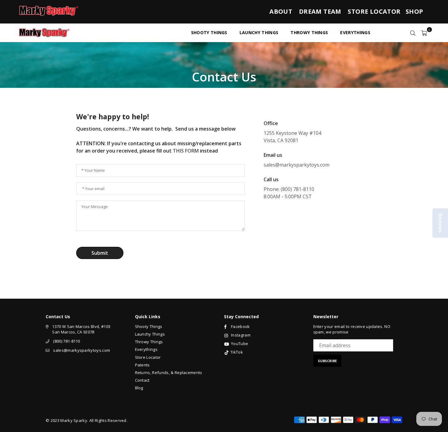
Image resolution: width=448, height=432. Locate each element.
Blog (139, 388)
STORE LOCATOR (374, 11)
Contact (142, 380)
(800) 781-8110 (66, 341)
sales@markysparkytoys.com (81, 350)
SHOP (414, 11)
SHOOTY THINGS (209, 32)
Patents (142, 365)
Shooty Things (148, 326)
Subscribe (327, 360)
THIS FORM (186, 150)
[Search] (412, 32)
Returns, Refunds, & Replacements (168, 372)
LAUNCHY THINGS (259, 32)
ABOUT (280, 11)
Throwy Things (149, 341)
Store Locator (148, 357)
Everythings (146, 349)
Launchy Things (150, 334)
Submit (99, 253)
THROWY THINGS (309, 32)
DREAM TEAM (320, 11)
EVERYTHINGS (355, 32)
